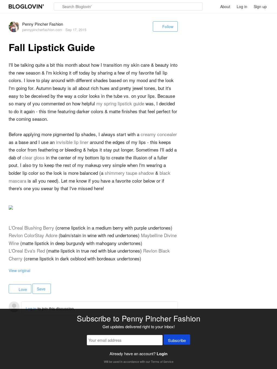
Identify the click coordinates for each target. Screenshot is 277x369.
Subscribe (177, 340)
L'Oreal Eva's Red (27, 250)
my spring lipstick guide (120, 103)
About (225, 6)
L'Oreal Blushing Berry (31, 227)
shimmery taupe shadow (129, 172)
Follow (167, 26)
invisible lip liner (72, 142)
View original (19, 270)
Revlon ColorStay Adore (33, 235)
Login (162, 354)
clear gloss (33, 157)
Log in (242, 6)
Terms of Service (162, 361)
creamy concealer (159, 134)
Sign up (260, 6)
